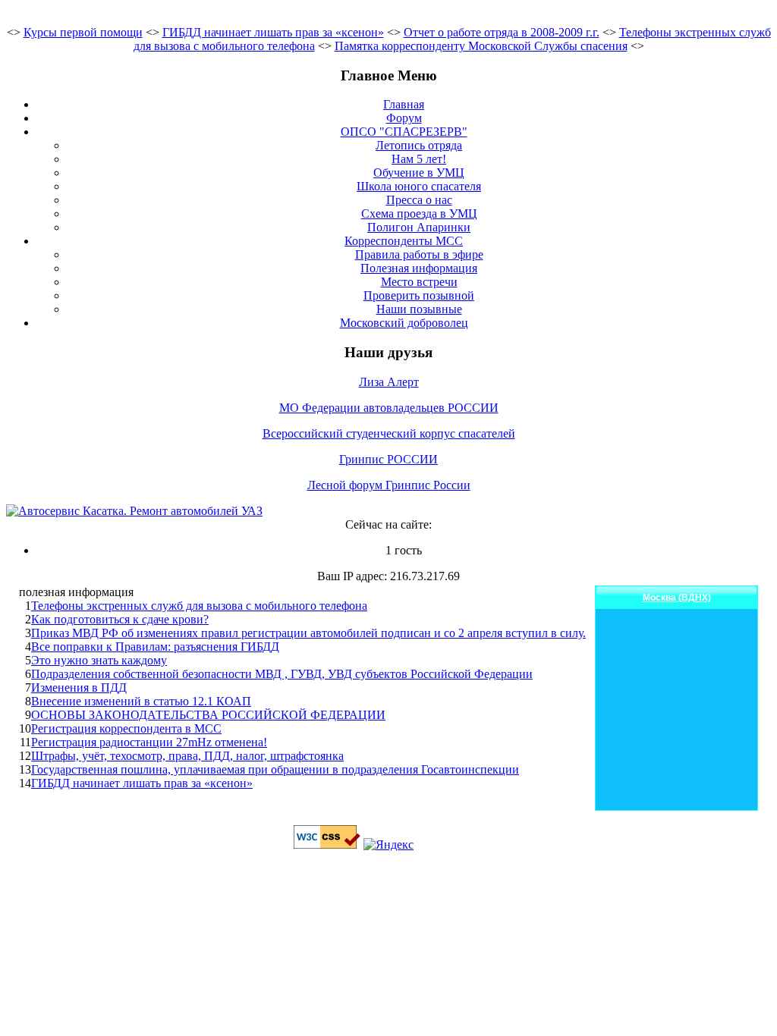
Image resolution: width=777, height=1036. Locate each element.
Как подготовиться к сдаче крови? (120, 619)
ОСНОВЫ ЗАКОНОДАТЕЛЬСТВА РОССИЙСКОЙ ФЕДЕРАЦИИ (208, 714)
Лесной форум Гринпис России (388, 485)
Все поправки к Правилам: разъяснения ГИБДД (155, 646)
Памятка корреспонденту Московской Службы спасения (481, 45)
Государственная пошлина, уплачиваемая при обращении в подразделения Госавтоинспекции (275, 769)
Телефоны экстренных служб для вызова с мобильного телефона (199, 605)
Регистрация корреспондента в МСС (126, 728)
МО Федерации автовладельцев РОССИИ (389, 407)
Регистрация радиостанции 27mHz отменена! (149, 742)
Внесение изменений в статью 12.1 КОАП (141, 701)
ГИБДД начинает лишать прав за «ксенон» (273, 32)
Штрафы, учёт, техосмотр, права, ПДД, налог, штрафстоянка (187, 755)
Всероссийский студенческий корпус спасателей (389, 433)
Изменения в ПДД (79, 687)
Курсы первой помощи (83, 32)
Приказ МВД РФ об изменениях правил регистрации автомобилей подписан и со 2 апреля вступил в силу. (308, 632)
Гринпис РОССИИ (388, 459)
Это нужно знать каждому (99, 660)
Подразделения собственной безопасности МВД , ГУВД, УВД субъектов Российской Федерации (282, 673)
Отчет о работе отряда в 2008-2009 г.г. (501, 32)
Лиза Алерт (389, 381)
